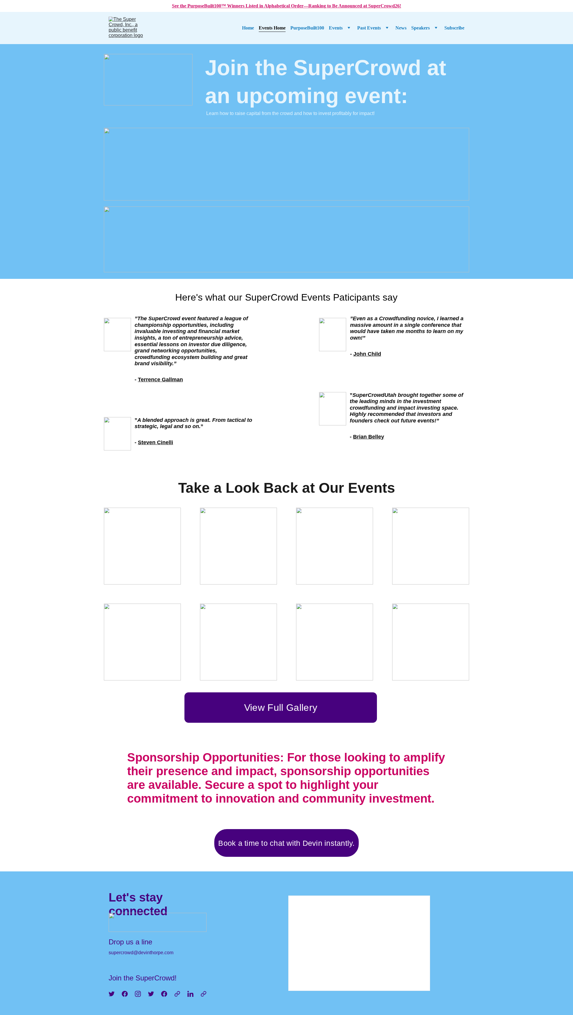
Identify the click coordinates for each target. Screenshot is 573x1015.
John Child (367, 354)
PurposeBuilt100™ (207, 5)
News (400, 28)
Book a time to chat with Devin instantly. (286, 843)
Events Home (272, 28)
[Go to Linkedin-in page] (190, 994)
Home (248, 28)
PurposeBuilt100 (307, 28)
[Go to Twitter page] (112, 994)
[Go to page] (177, 994)
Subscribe (454, 28)
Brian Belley (368, 437)
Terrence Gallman (160, 380)
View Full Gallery (280, 707)
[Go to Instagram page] (138, 994)
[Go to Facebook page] (125, 994)
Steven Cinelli (155, 442)
